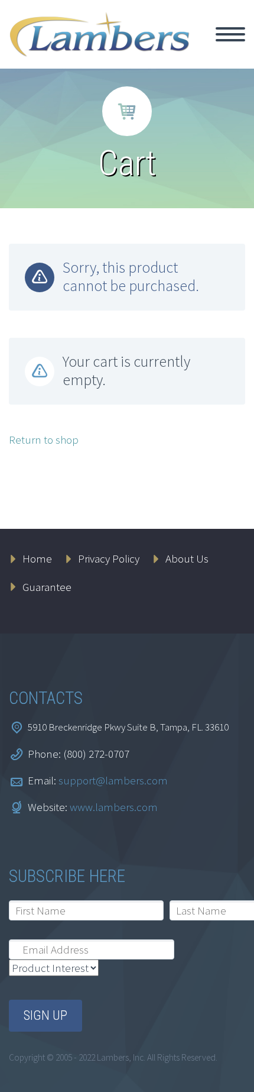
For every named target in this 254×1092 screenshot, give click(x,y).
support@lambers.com (113, 780)
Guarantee (46, 587)
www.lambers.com (114, 807)
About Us (187, 558)
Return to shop (44, 439)
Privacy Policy (108, 558)
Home (221, 48)
